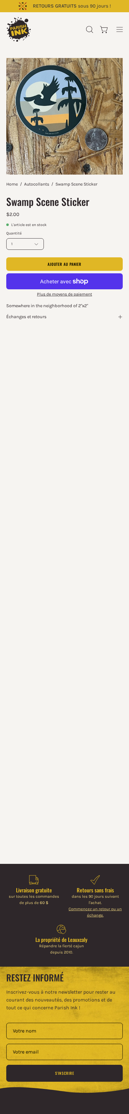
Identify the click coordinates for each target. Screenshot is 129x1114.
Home (12, 184)
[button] (89, 29)
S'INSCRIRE (64, 1073)
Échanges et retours (26, 316)
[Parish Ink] (18, 29)
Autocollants (36, 184)
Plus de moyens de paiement (64, 294)
